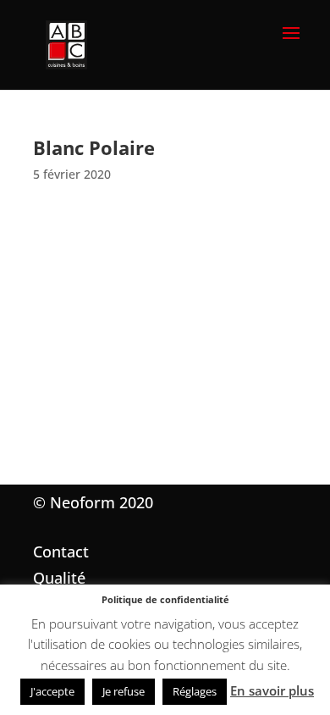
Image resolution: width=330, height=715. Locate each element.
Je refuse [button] (123, 691)
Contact (61, 551)
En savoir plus (272, 690)
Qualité (59, 578)
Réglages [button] (195, 691)
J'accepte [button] (52, 691)
